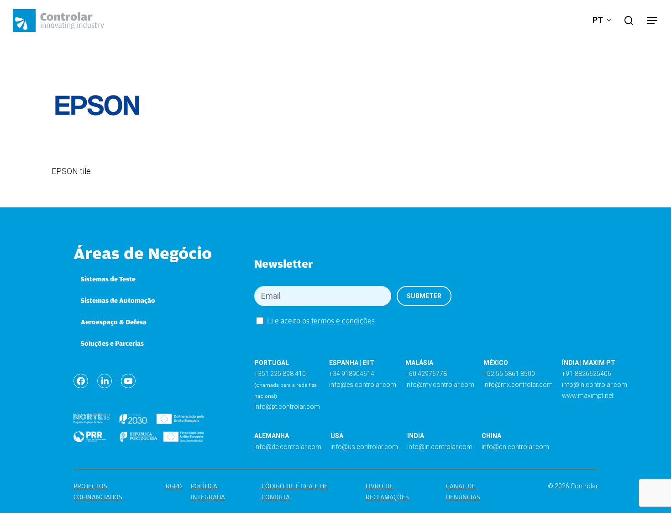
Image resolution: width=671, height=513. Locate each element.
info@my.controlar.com (439, 384)
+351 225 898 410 (280, 373)
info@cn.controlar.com (515, 446)
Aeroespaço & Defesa (114, 322)
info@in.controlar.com (594, 384)
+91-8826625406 (586, 373)
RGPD (174, 486)
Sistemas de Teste (108, 279)
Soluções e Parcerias (112, 343)
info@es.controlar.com (362, 384)
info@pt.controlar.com (287, 406)
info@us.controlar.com (364, 446)
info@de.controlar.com (287, 446)
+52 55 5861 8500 (509, 373)
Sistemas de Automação (118, 300)
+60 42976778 (426, 373)
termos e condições (343, 321)
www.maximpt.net (587, 395)
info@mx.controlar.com (518, 384)
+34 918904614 (351, 373)
